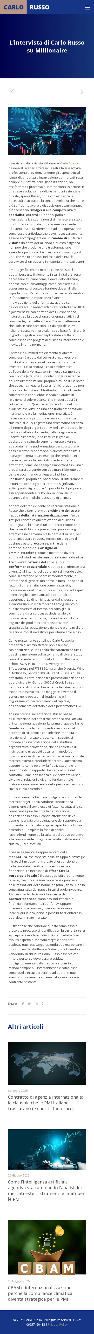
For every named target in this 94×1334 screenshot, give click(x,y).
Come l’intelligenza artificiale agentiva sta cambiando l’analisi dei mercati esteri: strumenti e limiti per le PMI (46, 1190)
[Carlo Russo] (27, 7)
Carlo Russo (69, 163)
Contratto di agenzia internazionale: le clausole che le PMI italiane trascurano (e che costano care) (45, 1102)
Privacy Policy (58, 1324)
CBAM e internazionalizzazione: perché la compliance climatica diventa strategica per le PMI (40, 1293)
